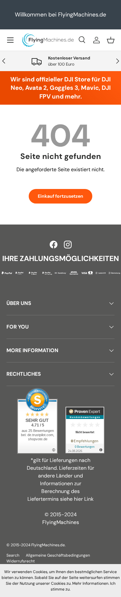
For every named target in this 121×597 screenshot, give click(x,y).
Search (12, 555)
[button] (111, 40)
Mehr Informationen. (90, 583)
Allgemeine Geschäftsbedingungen (58, 555)
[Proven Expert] (85, 430)
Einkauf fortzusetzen (60, 196)
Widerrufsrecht (20, 561)
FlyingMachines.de (48, 545)
